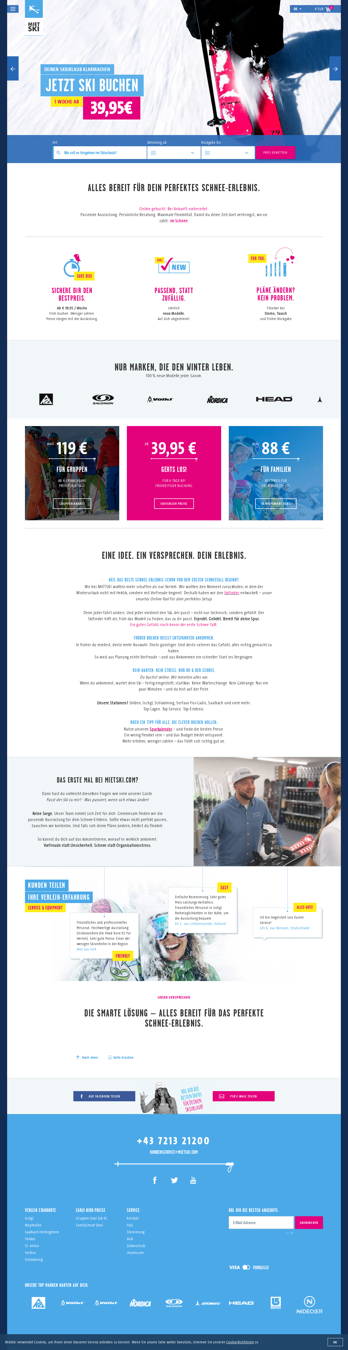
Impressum (135, 1252)
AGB (130, 1238)
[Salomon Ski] (174, 1304)
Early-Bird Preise (90, 1210)
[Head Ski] (242, 1304)
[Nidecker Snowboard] (309, 1308)
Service (133, 1210)
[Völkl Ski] (106, 1304)
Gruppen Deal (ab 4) (91, 1218)
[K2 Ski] (38, 1304)
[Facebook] (155, 1181)
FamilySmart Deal (276, 503)
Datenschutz (136, 1245)
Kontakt (133, 1218)
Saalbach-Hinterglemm (42, 1231)
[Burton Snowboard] (275, 1304)
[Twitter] (174, 1181)
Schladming (34, 1259)
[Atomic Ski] (208, 1304)
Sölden (30, 1238)
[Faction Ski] (72, 1304)
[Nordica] (140, 1304)
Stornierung (136, 1231)
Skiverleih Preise (173, 503)
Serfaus (30, 1252)
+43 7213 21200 (174, 1140)
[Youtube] (193, 1181)
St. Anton (32, 1245)
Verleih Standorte (40, 1210)
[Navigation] (13, 9)
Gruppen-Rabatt (72, 503)
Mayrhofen (33, 1225)
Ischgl (29, 1218)
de (296, 8)
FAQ (130, 1225)
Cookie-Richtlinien (240, 1342)
